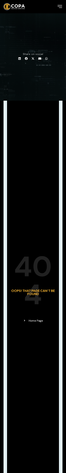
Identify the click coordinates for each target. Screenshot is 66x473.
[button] (19, 58)
